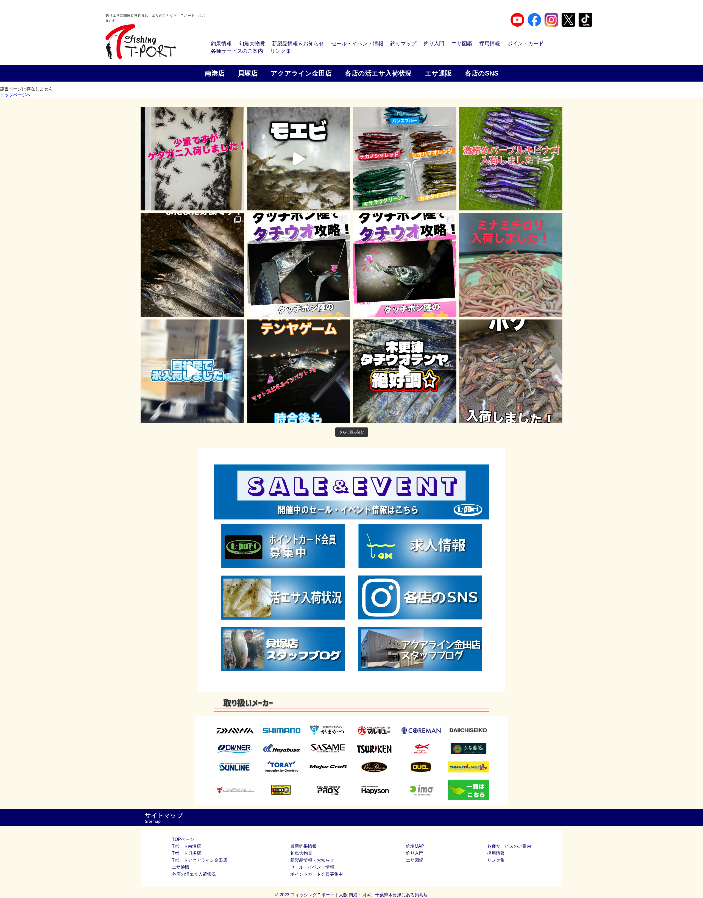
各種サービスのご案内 (237, 51)
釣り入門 (433, 43)
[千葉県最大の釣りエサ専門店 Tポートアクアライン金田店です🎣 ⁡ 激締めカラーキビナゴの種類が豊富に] (404, 159)
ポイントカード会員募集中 (316, 874)
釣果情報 (221, 43)
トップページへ (15, 95)
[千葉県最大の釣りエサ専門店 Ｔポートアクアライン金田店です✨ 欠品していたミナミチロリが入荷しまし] (511, 265)
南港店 (215, 73)
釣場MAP (415, 846)
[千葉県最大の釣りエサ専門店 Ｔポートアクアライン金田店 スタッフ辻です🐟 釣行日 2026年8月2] (192, 265)
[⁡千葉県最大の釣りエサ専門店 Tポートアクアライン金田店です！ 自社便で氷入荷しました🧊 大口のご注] (192, 371)
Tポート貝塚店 (186, 853)
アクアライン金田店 (301, 73)
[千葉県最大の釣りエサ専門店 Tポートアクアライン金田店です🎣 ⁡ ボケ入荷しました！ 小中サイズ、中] (511, 371)
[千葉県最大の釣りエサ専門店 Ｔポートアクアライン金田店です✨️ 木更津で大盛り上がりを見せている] (511, 159)
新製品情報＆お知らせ (298, 43)
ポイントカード (525, 43)
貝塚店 (248, 73)
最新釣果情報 (303, 846)
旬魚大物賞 (252, 43)
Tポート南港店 (186, 846)
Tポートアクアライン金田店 (199, 860)
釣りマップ (403, 43)
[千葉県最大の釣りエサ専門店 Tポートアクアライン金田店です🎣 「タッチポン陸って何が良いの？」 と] (404, 265)
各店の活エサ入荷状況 (378, 73)
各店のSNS (481, 73)
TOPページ (183, 839)
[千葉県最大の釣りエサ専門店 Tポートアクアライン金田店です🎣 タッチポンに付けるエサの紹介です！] (298, 265)
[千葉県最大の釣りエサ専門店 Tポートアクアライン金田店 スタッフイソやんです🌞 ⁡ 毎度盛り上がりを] (298, 371)
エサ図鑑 (461, 43)
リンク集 (280, 51)
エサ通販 (438, 73)
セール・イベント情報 (357, 43)
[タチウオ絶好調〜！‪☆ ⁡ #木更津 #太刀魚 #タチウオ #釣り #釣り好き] (404, 371)
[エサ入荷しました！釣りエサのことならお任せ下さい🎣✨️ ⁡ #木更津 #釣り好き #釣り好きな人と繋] (298, 159)
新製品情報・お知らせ (312, 860)
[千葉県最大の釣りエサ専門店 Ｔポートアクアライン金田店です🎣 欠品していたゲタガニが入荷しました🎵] (192, 159)
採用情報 (489, 43)
